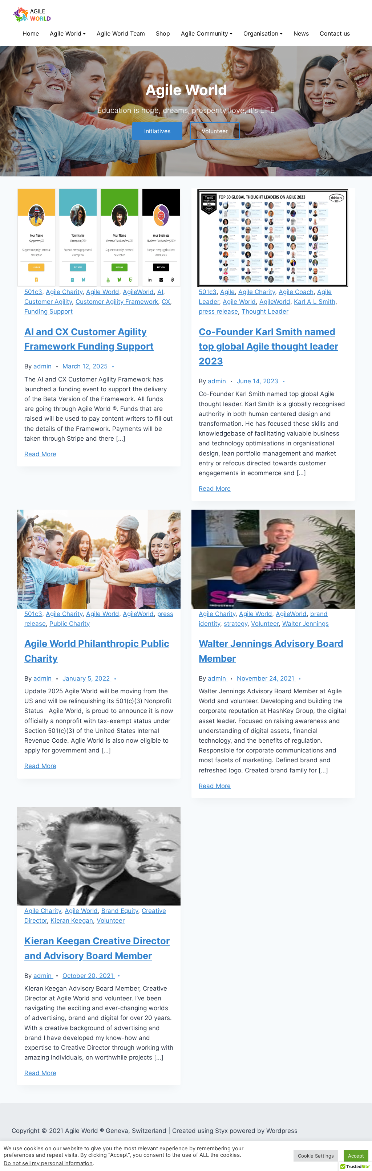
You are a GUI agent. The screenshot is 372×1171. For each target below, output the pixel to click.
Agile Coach (296, 291)
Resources (64, 110)
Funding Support (48, 311)
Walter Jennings (305, 623)
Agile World (65, 33)
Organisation (260, 33)
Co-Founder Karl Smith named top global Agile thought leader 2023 (268, 346)
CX (166, 301)
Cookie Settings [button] (316, 1156)
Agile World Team (121, 33)
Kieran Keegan (71, 920)
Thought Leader (265, 311)
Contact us (335, 33)
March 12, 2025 (85, 366)
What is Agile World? (76, 80)
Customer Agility (48, 301)
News (301, 33)
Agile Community (204, 33)
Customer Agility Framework (117, 301)
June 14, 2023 (258, 381)
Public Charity (69, 623)
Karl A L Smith (314, 301)
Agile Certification (72, 126)
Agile (227, 291)
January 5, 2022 (87, 678)
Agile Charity (64, 291)
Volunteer (194, 80)
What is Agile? (68, 64)
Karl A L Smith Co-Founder (276, 80)
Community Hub (202, 64)
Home (31, 33)
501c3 (33, 291)
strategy (235, 623)
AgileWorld (138, 291)
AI (160, 291)
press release (218, 311)
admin (43, 366)
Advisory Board (263, 95)
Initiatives (63, 95)
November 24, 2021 (266, 678)
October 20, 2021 (88, 975)
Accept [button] (356, 1156)
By (28, 366)
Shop (163, 33)
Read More (40, 454)
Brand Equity (119, 910)
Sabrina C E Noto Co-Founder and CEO (291, 64)
